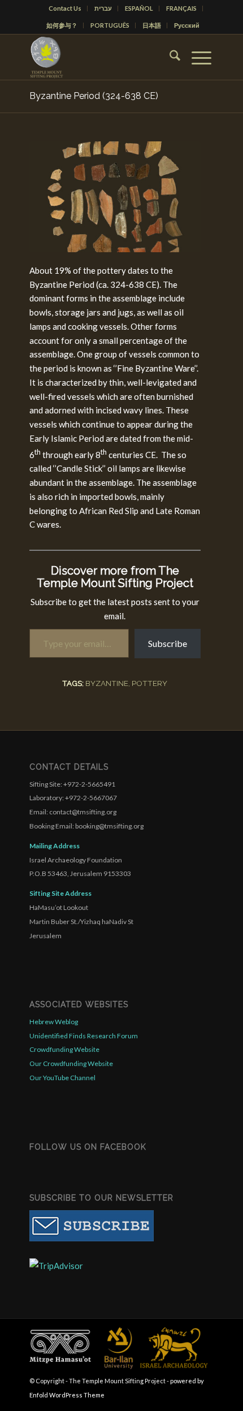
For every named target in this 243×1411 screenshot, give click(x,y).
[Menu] (195, 57)
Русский (186, 25)
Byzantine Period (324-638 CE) (93, 95)
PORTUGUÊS (109, 25)
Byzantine (106, 683)
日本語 (151, 25)
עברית (103, 8)
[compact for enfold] (102, 57)
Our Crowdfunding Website (71, 1063)
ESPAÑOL (139, 8)
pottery (149, 683)
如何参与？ (61, 25)
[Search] (169, 57)
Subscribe (167, 643)
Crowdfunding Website (64, 1049)
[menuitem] (65, 8)
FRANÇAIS (181, 8)
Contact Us (65, 8)
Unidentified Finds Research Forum (83, 1036)
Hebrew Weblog (53, 1021)
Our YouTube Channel (62, 1077)
